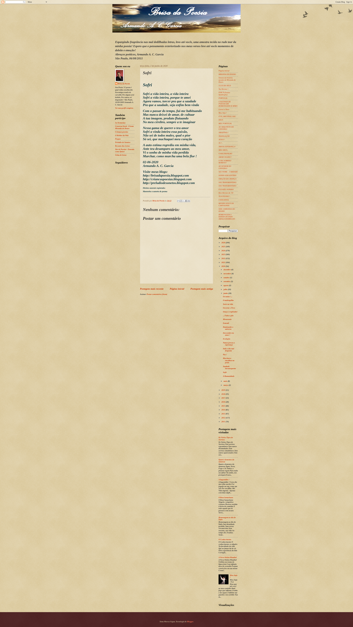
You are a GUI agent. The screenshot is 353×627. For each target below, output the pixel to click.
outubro (227, 278)
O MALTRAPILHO (225, 154)
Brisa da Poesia (124, 84)
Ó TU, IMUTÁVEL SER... (228, 116)
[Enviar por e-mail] (178, 201)
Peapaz (118, 139)
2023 (223, 254)
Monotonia (227, 319)
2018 (223, 394)
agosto (226, 285)
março (226, 385)
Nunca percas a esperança (229, 344)
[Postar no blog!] (181, 201)
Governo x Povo (229, 308)
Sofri (225, 372)
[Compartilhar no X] (183, 201)
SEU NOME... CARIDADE (228, 172)
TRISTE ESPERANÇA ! (227, 147)
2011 (223, 422)
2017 (223, 398)
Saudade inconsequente (229, 367)
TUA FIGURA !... (225, 196)
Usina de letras (120, 155)
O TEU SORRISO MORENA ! (225, 162)
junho (226, 293)
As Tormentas (120, 123)
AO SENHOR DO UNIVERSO (225, 167)
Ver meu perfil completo (124, 108)
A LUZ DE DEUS (225, 86)
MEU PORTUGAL (225, 123)
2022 (223, 258)
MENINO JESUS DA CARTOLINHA (226, 204)
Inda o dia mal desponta (228, 350)
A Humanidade (228, 376)
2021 (223, 262)
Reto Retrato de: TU (226, 193)
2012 (223, 418)
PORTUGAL (223, 98)
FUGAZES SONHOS (226, 189)
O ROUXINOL (224, 200)
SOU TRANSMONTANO (227, 182)
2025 (223, 247)
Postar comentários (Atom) (157, 294)
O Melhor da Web (122, 135)
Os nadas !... (227, 297)
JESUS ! (222, 140)
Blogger (190, 622)
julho (226, 289)
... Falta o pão (228, 316)
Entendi (226, 323)
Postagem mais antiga (201, 288)
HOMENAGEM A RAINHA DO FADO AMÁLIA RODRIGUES (227, 217)
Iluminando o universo (228, 328)
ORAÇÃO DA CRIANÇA (227, 179)
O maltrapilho (228, 300)
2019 (223, 390)
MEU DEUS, (223, 150)
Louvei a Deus (224, 109)
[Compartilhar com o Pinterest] (189, 201)
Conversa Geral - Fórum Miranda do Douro (124, 127)
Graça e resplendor (230, 312)
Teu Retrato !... (224, 89)
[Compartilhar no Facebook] (186, 201)
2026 (223, 243)
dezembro (227, 270)
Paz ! (225, 355)
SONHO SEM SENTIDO (227, 175)
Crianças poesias (121, 132)
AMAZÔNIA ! (223, 133)
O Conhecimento (225, 540)
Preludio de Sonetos (122, 142)
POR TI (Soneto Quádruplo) (224, 94)
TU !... (221, 143)
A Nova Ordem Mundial (228, 557)
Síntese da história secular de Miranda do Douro (227, 80)
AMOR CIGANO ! (225, 157)
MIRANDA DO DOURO (227, 74)
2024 (223, 251)
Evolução (226, 339)
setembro (227, 281)
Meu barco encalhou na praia (228, 360)
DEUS (221, 120)
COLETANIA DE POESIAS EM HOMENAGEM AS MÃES (228, 104)
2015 (223, 406)
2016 (223, 402)
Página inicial (177, 288)
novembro (228, 274)
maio (226, 381)
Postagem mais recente (152, 288)
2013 (223, 414)
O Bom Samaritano (226, 498)
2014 (223, 410)
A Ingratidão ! (224, 480)
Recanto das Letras (122, 146)
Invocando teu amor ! (228, 334)
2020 (223, 266)
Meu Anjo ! (223, 113)
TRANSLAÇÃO (224, 136)
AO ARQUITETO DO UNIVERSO (226, 128)
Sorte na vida (228, 304)
